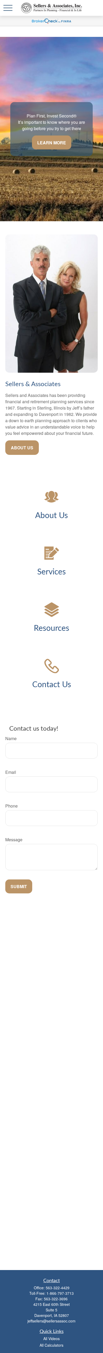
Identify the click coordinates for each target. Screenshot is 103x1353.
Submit (19, 886)
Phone (11, 806)
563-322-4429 (57, 1287)
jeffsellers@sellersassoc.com (51, 1321)
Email (10, 772)
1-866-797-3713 (60, 1293)
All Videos (51, 1338)
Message (13, 840)
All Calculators (51, 1345)
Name (11, 738)
